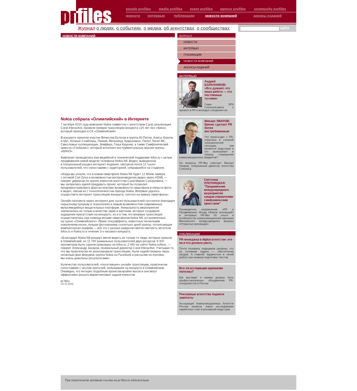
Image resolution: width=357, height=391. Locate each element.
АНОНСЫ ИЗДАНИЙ (196, 67)
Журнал (86, 28)
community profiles (270, 9)
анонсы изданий (268, 16)
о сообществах (213, 28)
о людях (105, 28)
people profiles (138, 9)
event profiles (201, 9)
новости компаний (221, 16)
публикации (184, 16)
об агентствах (179, 28)
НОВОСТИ (190, 42)
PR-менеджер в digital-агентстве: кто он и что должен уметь (205, 241)
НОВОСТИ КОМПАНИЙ (198, 61)
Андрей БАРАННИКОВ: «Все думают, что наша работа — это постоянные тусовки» (218, 90)
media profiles (170, 9)
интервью (156, 16)
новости (133, 16)
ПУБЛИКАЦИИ (193, 54)
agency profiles (233, 9)
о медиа (152, 28)
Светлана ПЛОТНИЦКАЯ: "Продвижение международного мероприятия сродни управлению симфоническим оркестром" (218, 191)
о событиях (128, 28)
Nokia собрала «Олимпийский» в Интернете (105, 119)
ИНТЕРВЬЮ (191, 48)
